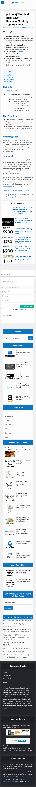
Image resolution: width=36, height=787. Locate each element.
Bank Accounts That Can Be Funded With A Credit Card (23, 519)
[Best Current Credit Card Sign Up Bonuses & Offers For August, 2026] (10, 464)
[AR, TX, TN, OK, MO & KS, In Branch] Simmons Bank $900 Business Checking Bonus (23, 231)
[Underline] (7, 287)
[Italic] (5, 287)
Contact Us (6, 672)
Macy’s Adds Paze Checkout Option (14, 651)
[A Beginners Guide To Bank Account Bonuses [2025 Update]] (10, 572)
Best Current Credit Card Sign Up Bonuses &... (23, 462)
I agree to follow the (15, 309)
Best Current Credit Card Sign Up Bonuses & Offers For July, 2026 (17, 625)
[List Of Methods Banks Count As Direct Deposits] (10, 497)
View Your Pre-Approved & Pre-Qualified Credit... (22, 474)
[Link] (17, 287)
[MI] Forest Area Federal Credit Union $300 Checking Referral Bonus (23, 258)
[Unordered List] (15, 287)
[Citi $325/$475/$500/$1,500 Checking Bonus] (10, 556)
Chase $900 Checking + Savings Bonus (23, 542)
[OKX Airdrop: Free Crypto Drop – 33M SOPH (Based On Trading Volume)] (10, 377)
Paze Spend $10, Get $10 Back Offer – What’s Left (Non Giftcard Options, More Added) (17, 630)
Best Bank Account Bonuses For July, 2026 (17, 620)
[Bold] (3, 287)
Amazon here (21, 776)
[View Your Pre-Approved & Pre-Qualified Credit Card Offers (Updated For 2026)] (10, 474)
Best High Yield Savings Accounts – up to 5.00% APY (16, 644)
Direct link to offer (12, 90)
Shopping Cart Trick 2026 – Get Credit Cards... (23, 507)
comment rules (22, 309)
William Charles (28, 28)
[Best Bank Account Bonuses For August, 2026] (10, 452)
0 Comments (17, 28)
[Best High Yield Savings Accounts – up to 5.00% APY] (10, 485)
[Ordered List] (12, 287)
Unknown (20, 52)
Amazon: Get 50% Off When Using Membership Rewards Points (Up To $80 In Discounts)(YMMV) (17, 637)
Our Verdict (8, 82)
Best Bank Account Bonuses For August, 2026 (23, 449)
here (27, 782)
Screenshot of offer (22, 190)
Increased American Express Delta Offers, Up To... (23, 352)
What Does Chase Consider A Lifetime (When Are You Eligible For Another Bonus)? (17, 656)
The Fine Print (9, 77)
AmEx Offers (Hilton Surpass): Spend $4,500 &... (23, 364)
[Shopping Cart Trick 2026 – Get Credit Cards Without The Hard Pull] (10, 509)
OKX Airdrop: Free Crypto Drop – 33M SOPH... (22, 376)
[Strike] (10, 287)
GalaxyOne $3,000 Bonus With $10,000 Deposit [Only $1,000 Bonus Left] (24, 220)
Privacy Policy (7, 676)
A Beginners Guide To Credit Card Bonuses (23, 580)
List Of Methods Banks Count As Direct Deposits (21, 495)
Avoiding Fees (9, 79)
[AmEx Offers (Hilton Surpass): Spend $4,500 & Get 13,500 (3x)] (10, 367)
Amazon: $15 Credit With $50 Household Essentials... (23, 398)
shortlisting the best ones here (13, 186)
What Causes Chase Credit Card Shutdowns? (17, 648)
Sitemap (5, 682)
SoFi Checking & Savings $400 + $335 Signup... (22, 385)
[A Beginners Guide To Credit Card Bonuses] (10, 583)
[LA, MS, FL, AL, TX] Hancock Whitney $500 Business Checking (22, 248)
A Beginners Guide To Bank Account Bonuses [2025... (23, 572)
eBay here (12, 776)
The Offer (7, 75)
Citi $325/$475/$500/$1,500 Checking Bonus (23, 555)
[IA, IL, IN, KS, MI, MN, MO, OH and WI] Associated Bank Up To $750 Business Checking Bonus (23, 240)
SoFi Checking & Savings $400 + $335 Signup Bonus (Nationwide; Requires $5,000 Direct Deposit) (22, 210)
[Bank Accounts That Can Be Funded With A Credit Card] (10, 521)
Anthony (14, 195)
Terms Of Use (7, 679)
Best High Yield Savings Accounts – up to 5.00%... (22, 483)
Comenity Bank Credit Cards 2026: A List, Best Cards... (22, 531)
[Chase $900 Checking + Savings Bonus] (10, 546)
